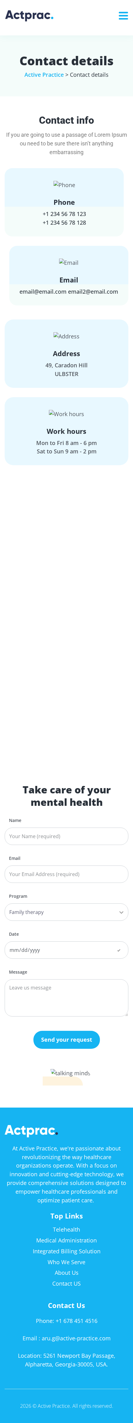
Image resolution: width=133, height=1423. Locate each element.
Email (14, 858)
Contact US (66, 1283)
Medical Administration (66, 1240)
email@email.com (42, 291)
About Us (67, 1272)
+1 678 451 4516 (76, 1320)
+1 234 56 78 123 (64, 214)
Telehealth (66, 1229)
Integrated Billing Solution (67, 1251)
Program (18, 896)
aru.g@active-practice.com (76, 1338)
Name (15, 820)
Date (14, 934)
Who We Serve (66, 1262)
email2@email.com (93, 291)
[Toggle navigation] (125, 13)
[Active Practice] (40, 15)
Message (18, 972)
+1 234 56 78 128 (64, 222)
